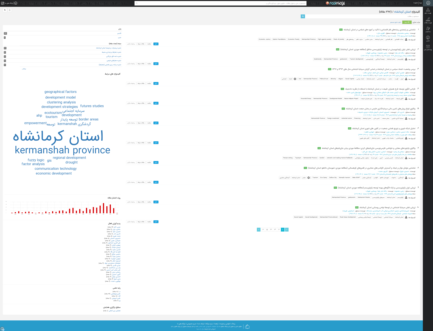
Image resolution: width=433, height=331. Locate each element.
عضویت (415, 3)
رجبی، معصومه (382, 53)
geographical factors (61, 92)
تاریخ (406, 22)
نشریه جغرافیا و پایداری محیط (111, 52)
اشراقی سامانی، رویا (380, 92)
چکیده (149, 44)
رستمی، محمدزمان (403, 33)
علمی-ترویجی (115, 298)
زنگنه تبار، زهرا (399, 53)
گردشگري (84, 124)
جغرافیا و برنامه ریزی (406, 56)
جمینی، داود (116, 231)
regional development (69, 158)
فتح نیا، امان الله (115, 252)
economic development (54, 173)
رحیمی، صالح (116, 254)
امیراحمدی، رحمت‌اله (373, 211)
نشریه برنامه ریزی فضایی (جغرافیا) (110, 64)
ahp (39, 115)
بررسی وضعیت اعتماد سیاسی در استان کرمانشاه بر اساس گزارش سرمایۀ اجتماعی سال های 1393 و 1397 (373, 69)
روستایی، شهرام (371, 53)
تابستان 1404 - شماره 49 (380, 154)
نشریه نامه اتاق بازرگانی (113, 56)
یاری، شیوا (117, 279)
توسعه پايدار (69, 119)
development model (60, 97)
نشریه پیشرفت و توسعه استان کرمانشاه (108, 48)
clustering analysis (61, 102)
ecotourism (53, 113)
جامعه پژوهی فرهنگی (405, 75)
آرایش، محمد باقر (392, 92)
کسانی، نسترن (381, 151)
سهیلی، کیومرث (115, 258)
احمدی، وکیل (116, 276)
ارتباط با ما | (200, 324)
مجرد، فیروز (116, 236)
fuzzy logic (36, 160)
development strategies (59, 107)
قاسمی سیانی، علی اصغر (380, 72)
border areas (89, 119)
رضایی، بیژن (116, 229)
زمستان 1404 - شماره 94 (391, 56)
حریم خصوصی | (191, 324)
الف (119, 296)
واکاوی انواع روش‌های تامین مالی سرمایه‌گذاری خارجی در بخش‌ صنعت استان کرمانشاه (380, 108)
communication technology (56, 169)
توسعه (50, 124)
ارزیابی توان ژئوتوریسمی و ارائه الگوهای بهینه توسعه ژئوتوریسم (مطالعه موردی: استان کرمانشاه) (376, 187)
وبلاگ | (232, 324)
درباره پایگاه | (209, 324)
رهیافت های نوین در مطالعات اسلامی (401, 135)
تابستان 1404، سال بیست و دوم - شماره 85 (382, 213)
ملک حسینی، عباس (402, 132)
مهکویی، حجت (115, 281)
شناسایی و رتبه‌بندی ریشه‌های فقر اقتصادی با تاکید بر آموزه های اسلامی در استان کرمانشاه (379, 29)
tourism (52, 117)
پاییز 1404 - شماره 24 (382, 135)
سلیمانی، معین (115, 240)
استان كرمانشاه (58, 137)
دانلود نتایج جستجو (395, 22)
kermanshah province (62, 151)
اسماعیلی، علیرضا (348, 211)
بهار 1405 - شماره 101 (396, 36)
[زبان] (15, 3)
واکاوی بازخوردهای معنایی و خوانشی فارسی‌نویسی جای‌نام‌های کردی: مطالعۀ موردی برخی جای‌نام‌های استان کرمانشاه (368, 148)
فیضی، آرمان (400, 72)
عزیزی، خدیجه (363, 112)
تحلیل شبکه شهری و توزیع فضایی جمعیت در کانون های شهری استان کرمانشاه (383, 128)
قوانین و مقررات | (224, 324)
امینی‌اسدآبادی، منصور (402, 211)
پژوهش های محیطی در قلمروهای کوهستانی (398, 174)
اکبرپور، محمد (383, 171)
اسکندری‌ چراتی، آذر (387, 211)
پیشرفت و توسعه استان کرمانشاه (402, 115)
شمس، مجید (116, 249)
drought (72, 162)
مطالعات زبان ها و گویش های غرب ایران (400, 154)
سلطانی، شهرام (404, 92)
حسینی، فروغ (404, 171)
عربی (119, 37)
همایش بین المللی (114, 310)
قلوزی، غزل (381, 33)
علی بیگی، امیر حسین (113, 270)
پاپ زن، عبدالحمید (114, 267)
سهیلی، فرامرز (116, 245)
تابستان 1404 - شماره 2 (377, 174)
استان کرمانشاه (402, 12)
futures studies (92, 106)
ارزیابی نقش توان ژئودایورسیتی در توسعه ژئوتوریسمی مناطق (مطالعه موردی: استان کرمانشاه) (377, 49)
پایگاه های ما (181, 324)
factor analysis (33, 164)
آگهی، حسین (116, 274)
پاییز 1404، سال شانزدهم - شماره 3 (387, 75)
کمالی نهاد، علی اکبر (369, 151)
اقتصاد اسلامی (407, 36)
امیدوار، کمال (116, 261)
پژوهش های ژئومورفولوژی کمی (402, 194)
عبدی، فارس (116, 265)
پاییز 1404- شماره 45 (383, 95)
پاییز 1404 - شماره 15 (385, 115)
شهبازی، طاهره (369, 132)
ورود (420, 3)
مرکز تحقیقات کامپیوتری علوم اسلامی (208, 326)
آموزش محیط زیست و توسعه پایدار (401, 95)
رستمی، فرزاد (116, 256)
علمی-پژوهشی (115, 294)
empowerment (35, 123)
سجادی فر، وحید (398, 151)
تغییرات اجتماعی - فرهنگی (404, 213)
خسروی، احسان (384, 112)
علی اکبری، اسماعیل (114, 243)
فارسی (119, 33)
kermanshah (67, 124)
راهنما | (216, 324)
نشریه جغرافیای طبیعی (114, 60)
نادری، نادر (400, 112)
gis (49, 160)
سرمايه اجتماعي (73, 111)
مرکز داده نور (200, 329)
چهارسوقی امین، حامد (354, 92)
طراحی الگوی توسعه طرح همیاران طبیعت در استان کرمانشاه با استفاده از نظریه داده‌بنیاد (380, 89)
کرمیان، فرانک (373, 112)
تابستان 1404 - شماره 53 (384, 194)
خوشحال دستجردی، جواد (112, 263)
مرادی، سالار (367, 72)
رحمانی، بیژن (391, 132)
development (72, 115)
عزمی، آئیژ (117, 227)
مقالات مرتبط (141, 44)
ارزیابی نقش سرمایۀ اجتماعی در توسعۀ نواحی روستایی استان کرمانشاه (387, 207)
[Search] (137, 3)
